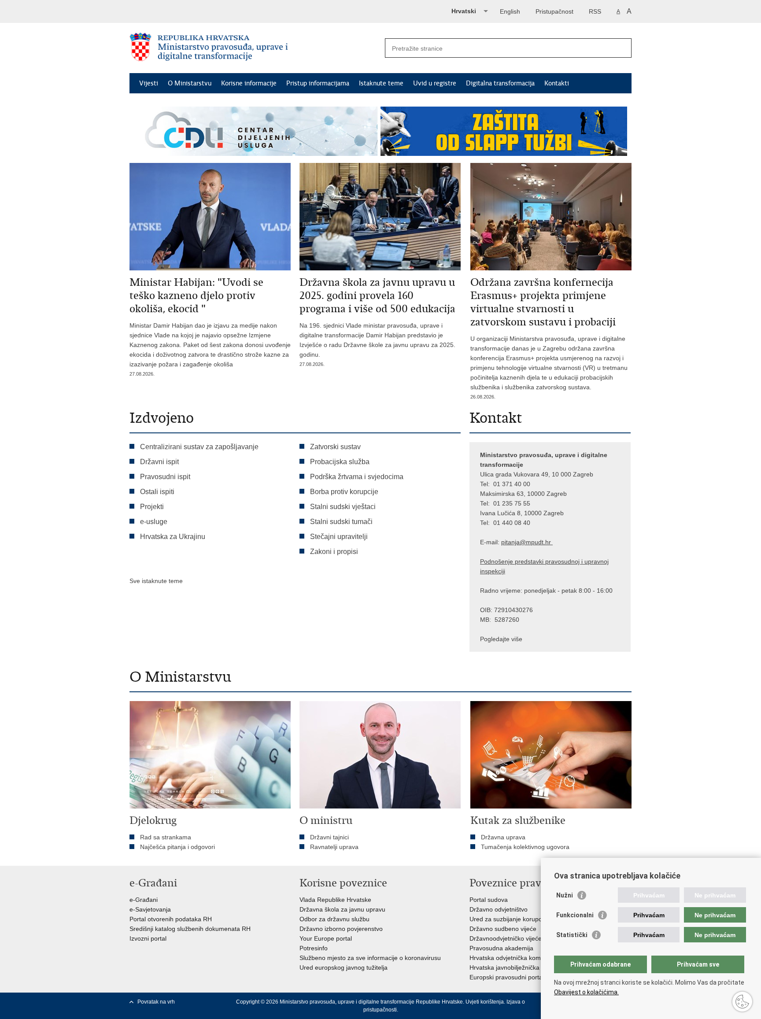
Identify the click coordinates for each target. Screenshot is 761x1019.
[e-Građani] (167, 10)
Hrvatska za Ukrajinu (172, 536)
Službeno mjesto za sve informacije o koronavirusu (370, 957)
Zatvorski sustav (335, 446)
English (510, 11)
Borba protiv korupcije (344, 491)
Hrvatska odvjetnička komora (509, 957)
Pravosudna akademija (501, 948)
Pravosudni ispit (165, 476)
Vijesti (148, 83)
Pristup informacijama (317, 83)
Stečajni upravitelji (339, 536)
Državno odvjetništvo (498, 909)
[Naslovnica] (254, 48)
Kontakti (556, 83)
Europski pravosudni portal (506, 977)
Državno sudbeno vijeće (502, 928)
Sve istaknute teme (156, 580)
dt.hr (544, 542)
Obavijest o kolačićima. (586, 992)
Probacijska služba (339, 461)
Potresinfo (313, 948)
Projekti (152, 506)
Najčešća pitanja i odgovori (177, 846)
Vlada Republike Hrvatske (335, 899)
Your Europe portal (325, 938)
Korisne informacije (249, 83)
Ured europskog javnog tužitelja (343, 967)
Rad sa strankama (165, 837)
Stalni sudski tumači (341, 521)
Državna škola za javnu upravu (342, 909)
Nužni (564, 895)
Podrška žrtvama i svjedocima (356, 476)
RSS (595, 11)
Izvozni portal (147, 938)
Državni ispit (159, 461)
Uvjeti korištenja (484, 1002)
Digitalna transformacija (500, 83)
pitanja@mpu (519, 542)
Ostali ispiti (157, 491)
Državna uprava (503, 837)
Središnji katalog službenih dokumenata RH (190, 928)
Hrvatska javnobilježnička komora (515, 967)
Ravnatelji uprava (334, 846)
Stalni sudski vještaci (343, 506)
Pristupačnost (554, 11)
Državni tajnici (329, 837)
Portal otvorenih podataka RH (170, 919)
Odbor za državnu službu (334, 919)
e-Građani (143, 899)
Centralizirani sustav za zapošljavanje (199, 446)
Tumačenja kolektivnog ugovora (525, 846)
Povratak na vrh (156, 1002)
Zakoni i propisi (334, 551)
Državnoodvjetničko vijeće (505, 938)
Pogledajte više (501, 638)
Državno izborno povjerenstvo (341, 928)
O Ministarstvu (189, 83)
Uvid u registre (434, 83)
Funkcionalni (575, 915)
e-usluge (153, 521)
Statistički (571, 934)
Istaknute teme (381, 83)
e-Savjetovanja (150, 909)
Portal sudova (488, 899)
